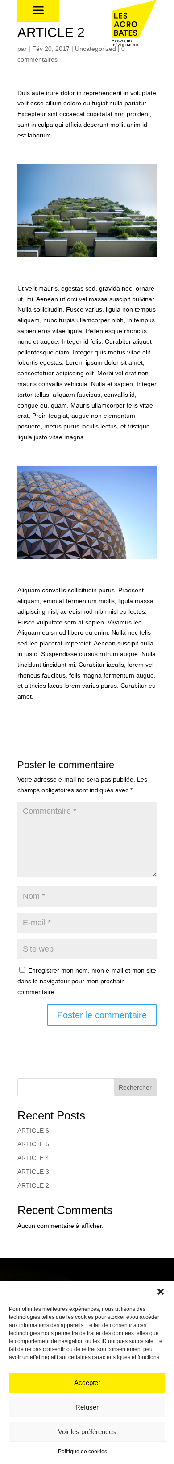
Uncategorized (95, 48)
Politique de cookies (82, 1451)
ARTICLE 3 (33, 1171)
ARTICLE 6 (33, 1130)
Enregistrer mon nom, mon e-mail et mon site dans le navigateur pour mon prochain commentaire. (86, 981)
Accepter (87, 1382)
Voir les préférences (87, 1431)
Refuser (87, 1407)
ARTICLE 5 (33, 1144)
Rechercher (135, 1087)
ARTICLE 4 (33, 1157)
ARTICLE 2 (33, 1185)
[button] (160, 1291)
